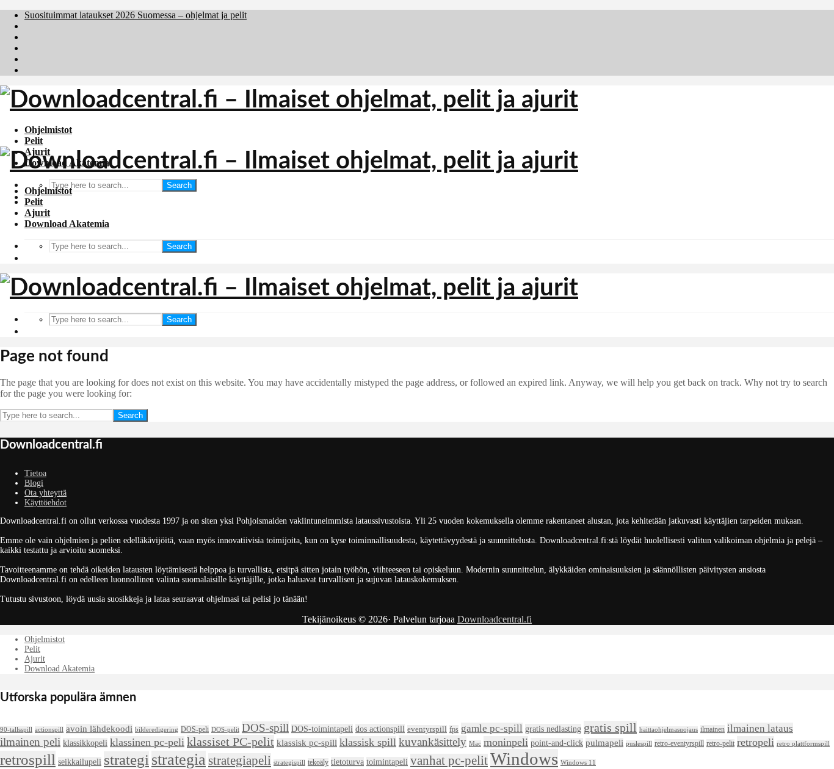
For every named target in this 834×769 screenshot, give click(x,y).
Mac (475, 743)
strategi (126, 759)
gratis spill (610, 727)
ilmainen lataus (760, 728)
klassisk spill (367, 742)
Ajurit (37, 213)
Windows (524, 758)
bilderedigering (156, 729)
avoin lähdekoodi (99, 729)
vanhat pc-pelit (449, 760)
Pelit (33, 140)
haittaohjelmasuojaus (668, 729)
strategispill (289, 762)
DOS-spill (265, 727)
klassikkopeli (85, 743)
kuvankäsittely (432, 741)
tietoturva (347, 762)
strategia (178, 759)
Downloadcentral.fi (494, 619)
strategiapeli (239, 760)
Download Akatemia (66, 223)
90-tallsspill (16, 729)
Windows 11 (578, 762)
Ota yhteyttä (45, 492)
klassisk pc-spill (307, 743)
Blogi (33, 483)
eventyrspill (427, 729)
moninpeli (506, 742)
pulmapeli (604, 743)
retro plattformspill (803, 743)
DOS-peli (195, 729)
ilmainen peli (30, 741)
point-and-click (557, 743)
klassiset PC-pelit (230, 741)
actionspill (49, 729)
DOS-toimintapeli (322, 729)
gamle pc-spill (492, 728)
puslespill (639, 743)
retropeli (755, 742)
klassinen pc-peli (147, 742)
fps (454, 729)
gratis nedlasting (553, 729)
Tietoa (35, 473)
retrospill (28, 759)
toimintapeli (387, 762)
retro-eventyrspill (679, 743)
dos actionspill (380, 729)
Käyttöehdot (45, 502)
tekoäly (318, 762)
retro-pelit (720, 743)
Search (179, 185)
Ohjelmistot (48, 130)
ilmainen (712, 729)
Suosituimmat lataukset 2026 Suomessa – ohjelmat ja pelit (135, 15)
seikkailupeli (79, 762)
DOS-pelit (225, 729)
